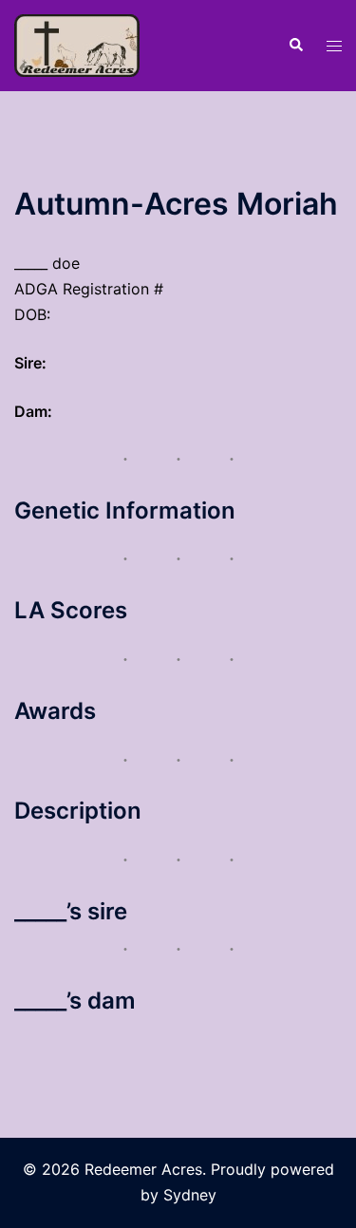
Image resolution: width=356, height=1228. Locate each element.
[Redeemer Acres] (77, 43)
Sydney (189, 1194)
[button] (295, 45)
